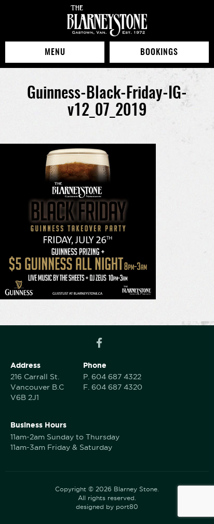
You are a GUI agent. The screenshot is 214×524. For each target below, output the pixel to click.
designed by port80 (107, 506)
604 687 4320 (116, 387)
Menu (55, 51)
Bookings (159, 51)
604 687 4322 (116, 377)
